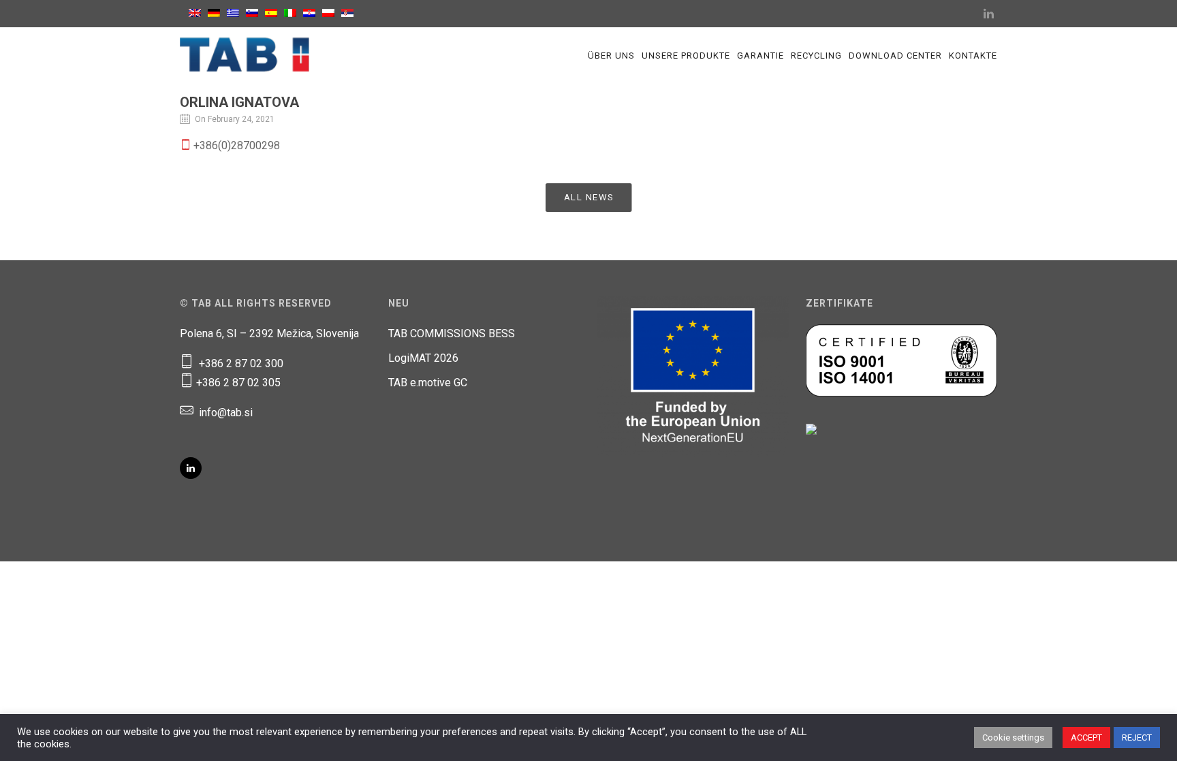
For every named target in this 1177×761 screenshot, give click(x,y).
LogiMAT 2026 (423, 358)
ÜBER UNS (611, 55)
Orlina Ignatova (239, 102)
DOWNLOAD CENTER (895, 55)
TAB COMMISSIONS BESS (451, 333)
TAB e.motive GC (427, 382)
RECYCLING (816, 55)
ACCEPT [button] (1086, 737)
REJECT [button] (1137, 737)
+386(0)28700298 (235, 145)
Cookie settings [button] (1013, 737)
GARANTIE (760, 55)
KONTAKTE (973, 55)
